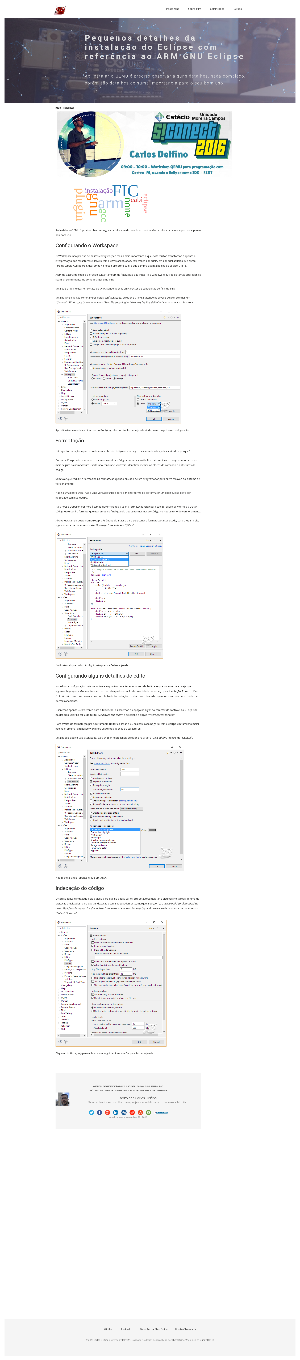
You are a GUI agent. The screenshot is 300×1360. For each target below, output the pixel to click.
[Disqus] (128, 1176)
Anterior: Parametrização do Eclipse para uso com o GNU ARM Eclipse (128, 1086)
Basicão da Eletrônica (154, 1329)
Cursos (238, 8)
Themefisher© (180, 1339)
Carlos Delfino (101, 1339)
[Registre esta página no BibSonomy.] (161, 1112)
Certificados (217, 8)
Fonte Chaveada (185, 1329)
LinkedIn (126, 1329)
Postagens (172, 8)
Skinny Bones (207, 1339)
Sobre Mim (194, 8)
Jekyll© (126, 1339)
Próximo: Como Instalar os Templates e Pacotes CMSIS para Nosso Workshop (128, 1090)
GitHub (108, 1329)
